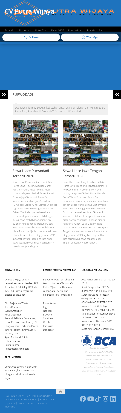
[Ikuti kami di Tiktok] (98, 399)
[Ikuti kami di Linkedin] (113, 399)
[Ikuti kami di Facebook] (83, 399)
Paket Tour (41, 30)
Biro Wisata (24, 30)
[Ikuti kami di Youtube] (90, 399)
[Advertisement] (60, 66)
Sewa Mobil (93, 30)
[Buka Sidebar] (4, 94)
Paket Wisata (75, 30)
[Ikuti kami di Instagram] (105, 399)
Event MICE (57, 30)
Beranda (9, 30)
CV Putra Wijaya (29, 10)
